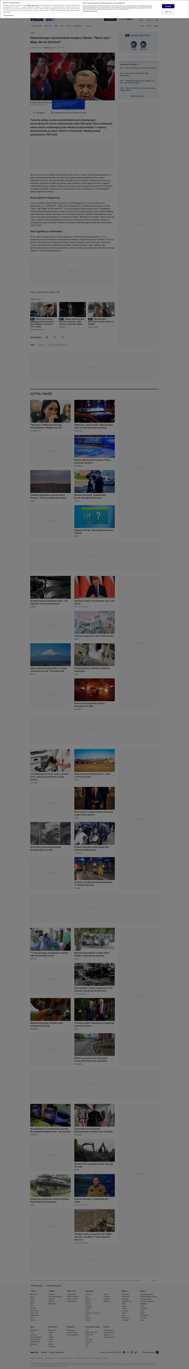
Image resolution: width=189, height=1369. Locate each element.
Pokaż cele (168, 12)
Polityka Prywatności (9, 15)
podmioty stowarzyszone (32, 5)
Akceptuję (168, 6)
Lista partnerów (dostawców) (90, 11)
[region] (94, 9)
